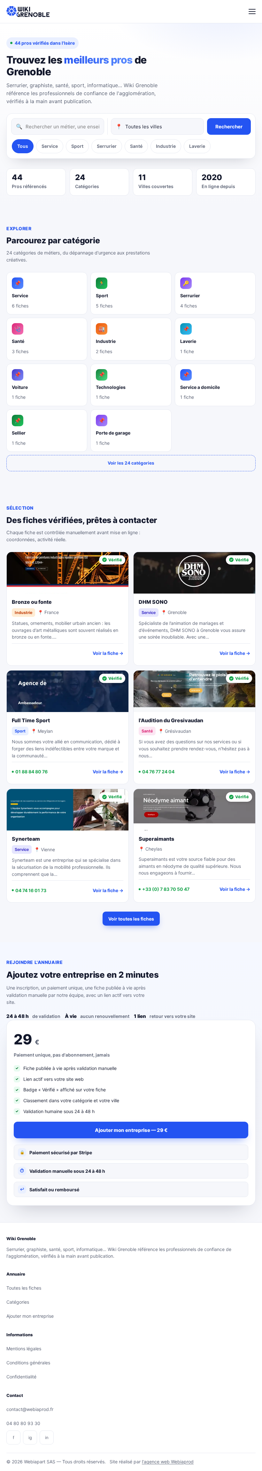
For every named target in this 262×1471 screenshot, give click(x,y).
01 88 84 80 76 (31, 771)
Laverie (197, 146)
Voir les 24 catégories (131, 463)
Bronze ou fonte (32, 602)
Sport (77, 146)
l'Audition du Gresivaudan (171, 720)
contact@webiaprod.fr (29, 1409)
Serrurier (107, 146)
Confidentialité (21, 1376)
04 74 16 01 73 (30, 890)
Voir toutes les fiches (131, 918)
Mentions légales (23, 1348)
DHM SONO (153, 602)
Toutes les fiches (23, 1288)
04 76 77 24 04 (158, 771)
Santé (136, 146)
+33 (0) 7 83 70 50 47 (165, 889)
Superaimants (156, 839)
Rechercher (229, 127)
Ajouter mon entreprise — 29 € (131, 1130)
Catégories (17, 1302)
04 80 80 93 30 (23, 1423)
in (47, 1437)
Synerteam (26, 839)
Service (50, 146)
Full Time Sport (31, 720)
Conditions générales (28, 1362)
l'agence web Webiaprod (168, 1461)
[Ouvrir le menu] (252, 11)
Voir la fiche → (108, 653)
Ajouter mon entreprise (30, 1316)
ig (30, 1437)
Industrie (166, 146)
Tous (22, 146)
